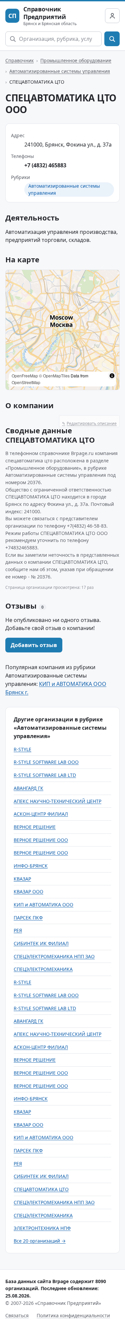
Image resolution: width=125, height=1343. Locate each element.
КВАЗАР (22, 879)
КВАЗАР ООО (28, 891)
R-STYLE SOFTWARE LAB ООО (46, 762)
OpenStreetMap (26, 382)
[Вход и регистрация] (112, 15)
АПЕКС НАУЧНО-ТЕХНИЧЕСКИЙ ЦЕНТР (57, 801)
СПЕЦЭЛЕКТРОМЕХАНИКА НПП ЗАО (54, 956)
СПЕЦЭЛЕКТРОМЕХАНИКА (43, 969)
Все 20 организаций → (40, 1241)
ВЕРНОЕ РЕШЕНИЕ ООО (41, 840)
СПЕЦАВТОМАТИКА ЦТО (41, 1189)
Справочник (19, 60)
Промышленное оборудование (75, 60)
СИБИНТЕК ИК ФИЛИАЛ (41, 943)
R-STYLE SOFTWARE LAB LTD (45, 775)
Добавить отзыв (34, 645)
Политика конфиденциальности (73, 1315)
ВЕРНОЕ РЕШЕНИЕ (35, 827)
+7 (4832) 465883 (45, 165)
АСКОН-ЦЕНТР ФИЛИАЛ (41, 814)
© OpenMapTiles (54, 375)
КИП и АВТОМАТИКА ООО (43, 904)
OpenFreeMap (25, 375)
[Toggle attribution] (112, 376)
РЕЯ (18, 930)
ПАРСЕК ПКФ (28, 917)
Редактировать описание (89, 423)
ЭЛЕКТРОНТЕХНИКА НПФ (42, 1228)
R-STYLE (22, 749)
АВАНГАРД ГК (28, 788)
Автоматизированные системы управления (59, 71)
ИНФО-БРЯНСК (31, 866)
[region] (62, 330)
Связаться (17, 1315)
